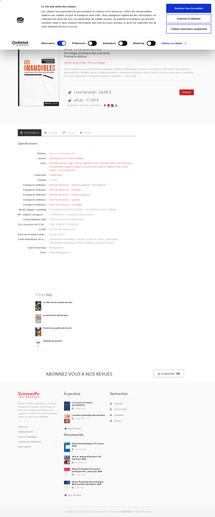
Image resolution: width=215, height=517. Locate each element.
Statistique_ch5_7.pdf (30, 283)
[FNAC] (116, 105)
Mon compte (24, 446)
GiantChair (126, 511)
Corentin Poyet (90, 166)
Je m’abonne (166, 373)
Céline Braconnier (75, 63)
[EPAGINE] (112, 105)
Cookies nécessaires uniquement (189, 29)
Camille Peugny (72, 166)
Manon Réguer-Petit (109, 166)
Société (75, 199)
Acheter (187, 92)
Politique (76, 189)
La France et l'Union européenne (82, 403)
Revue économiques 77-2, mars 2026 (88, 444)
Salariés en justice (52, 340)
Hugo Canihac (75, 163)
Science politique (80, 184)
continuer (43, 416)
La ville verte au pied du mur (58, 302)
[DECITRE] (108, 105)
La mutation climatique (55, 315)
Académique (56, 174)
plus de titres (74, 428)
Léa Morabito (56, 166)
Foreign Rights (26, 431)
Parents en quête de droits (57, 328)
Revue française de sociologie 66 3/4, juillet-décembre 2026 (87, 483)
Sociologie (76, 204)
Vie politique (99, 184)
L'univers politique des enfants (88, 415)
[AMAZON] (104, 105)
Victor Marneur (124, 163)
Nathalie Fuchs (91, 163)
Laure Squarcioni (66, 169)
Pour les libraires (27, 436)
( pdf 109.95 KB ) (52, 283)
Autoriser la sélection (189, 18)
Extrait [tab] (86, 132)
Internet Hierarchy (59, 184)
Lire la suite (131, 76)
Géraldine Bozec (58, 163)
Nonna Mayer (96, 63)
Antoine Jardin (107, 163)
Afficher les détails (171, 43)
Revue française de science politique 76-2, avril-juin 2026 (87, 470)
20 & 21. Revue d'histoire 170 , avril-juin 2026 (87, 457)
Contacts (23, 427)
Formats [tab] (52, 132)
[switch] (92, 43)
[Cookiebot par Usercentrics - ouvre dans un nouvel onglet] (20, 43)
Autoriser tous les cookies (188, 8)
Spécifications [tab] (31, 132)
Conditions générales (29, 441)
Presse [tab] (70, 132)
